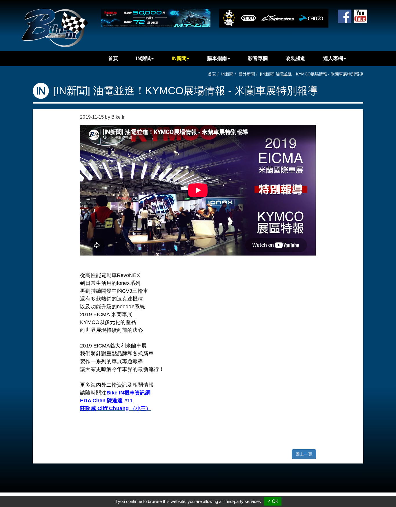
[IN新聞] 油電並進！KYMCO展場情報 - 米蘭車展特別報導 (311, 74)
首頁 (113, 58)
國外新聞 (247, 74)
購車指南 (217, 58)
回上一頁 (304, 454)
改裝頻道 (295, 58)
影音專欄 (258, 58)
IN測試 (143, 58)
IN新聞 (179, 58)
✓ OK (273, 501)
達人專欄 (333, 58)
